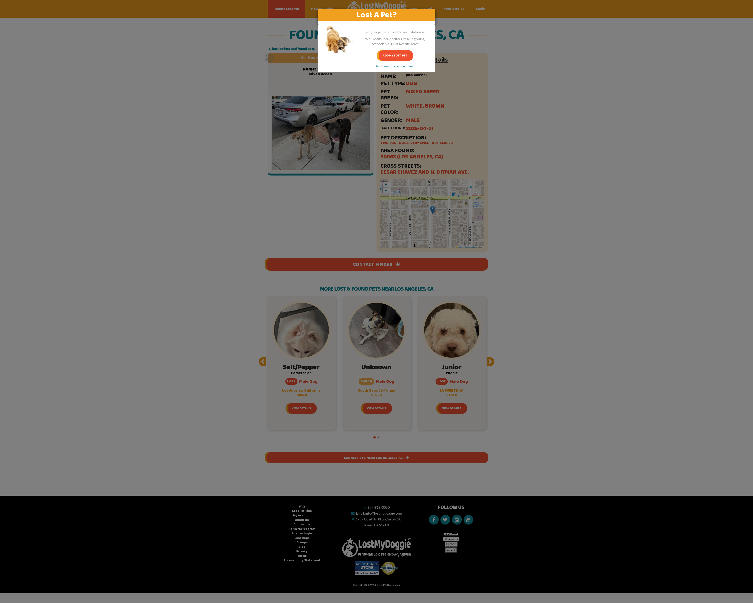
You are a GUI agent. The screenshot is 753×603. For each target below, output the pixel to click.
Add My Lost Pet (395, 55)
